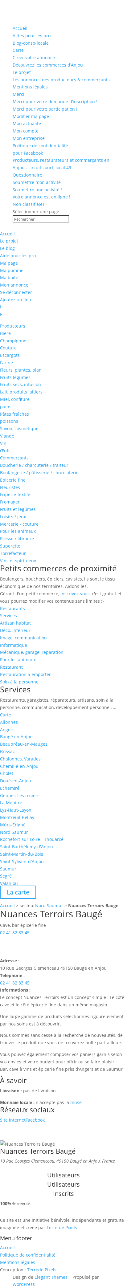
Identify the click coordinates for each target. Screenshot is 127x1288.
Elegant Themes (51, 1277)
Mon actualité (27, 123)
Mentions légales (30, 87)
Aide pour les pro (18, 256)
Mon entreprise (29, 138)
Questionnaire (27, 175)
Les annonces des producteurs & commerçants (61, 80)
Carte (18, 50)
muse (76, 1102)
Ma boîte (9, 277)
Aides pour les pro (32, 36)
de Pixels (41, 1270)
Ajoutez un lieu (15, 300)
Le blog (7, 248)
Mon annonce (14, 285)
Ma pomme (11, 270)
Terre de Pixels (62, 1227)
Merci (18, 94)
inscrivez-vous (75, 594)
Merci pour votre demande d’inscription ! (55, 101)
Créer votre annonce (34, 57)
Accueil (20, 28)
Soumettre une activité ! (37, 190)
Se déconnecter (16, 292)
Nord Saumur (49, 905)
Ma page (9, 263)
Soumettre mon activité (37, 182)
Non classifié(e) (28, 204)
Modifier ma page (31, 116)
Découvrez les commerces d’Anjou (48, 65)
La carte (18, 892)
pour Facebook (28, 153)
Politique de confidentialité (40, 146)
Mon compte (26, 131)
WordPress (24, 1284)
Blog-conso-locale (31, 43)
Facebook (35, 1120)
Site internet (13, 1120)
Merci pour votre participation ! (45, 109)
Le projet (22, 72)
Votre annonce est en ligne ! (41, 197)
